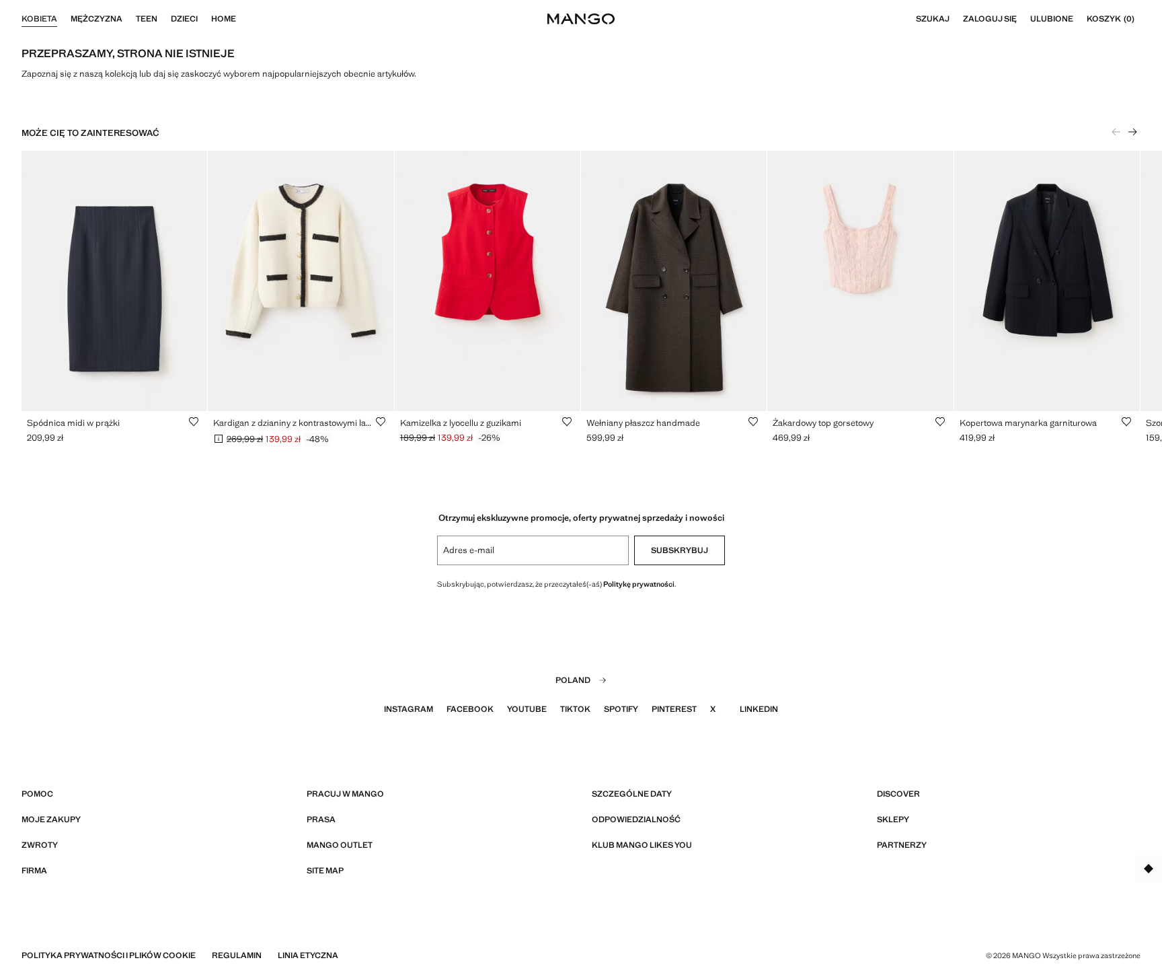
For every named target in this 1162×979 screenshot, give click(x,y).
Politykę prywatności (638, 584)
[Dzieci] (204, 19)
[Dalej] (1132, 132)
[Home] (242, 19)
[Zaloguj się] (1023, 19)
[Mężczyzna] (129, 19)
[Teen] (164, 19)
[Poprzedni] (1116, 132)
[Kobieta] (64, 19)
